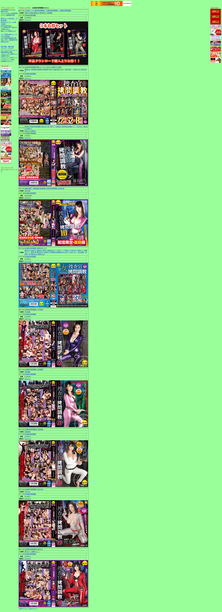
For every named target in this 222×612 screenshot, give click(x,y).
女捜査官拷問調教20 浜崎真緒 (34, 429)
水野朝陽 (49, 13)
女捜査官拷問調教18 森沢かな (34, 549)
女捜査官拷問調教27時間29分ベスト (36, 248)
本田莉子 (46, 252)
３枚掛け (3, 24)
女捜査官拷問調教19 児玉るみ (34, 489)
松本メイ (54, 250)
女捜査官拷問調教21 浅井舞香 (34, 369)
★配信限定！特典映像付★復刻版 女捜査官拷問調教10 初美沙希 (44, 188)
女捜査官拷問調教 (30, 15)
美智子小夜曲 (29, 13)
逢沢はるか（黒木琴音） (64, 69)
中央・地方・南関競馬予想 (9, 40)
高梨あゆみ (34, 254)
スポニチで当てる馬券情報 (9, 13)
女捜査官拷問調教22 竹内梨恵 (34, 309)
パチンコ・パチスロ (7, 48)
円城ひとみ (67, 250)
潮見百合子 (42, 13)
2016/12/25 (28, 319)
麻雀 (12, 46)
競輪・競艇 (7, 46)
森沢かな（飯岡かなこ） (32, 551)
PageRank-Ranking (6, 25)
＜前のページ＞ (23, 608)
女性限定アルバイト (7, 61)
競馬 (2, 46)
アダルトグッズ (5, 57)
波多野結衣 (59, 252)
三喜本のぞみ (77, 69)
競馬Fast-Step (5, 41)
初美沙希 (27, 191)
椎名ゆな (27, 131)
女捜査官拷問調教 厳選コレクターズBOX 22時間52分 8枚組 (43, 67)
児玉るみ (27, 491)
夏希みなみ (41, 254)
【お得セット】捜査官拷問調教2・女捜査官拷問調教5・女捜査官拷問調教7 (48, 10)
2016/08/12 (28, 559)
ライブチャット (5, 59)
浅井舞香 (45, 69)
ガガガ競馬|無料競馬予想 (8, 38)
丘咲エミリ (60, 250)
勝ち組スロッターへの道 (8, 22)
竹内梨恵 (27, 312)
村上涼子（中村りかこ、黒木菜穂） (74, 252)
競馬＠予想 (4, 11)
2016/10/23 (28, 439)
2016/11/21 (28, 379)
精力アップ (14, 57)
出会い (13, 59)
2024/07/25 (28, 20)
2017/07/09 (28, 261)
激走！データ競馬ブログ (8, 31)
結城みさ (33, 131)
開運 (10, 52)
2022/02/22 (28, 198)
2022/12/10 (28, 78)
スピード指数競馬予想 (8, 15)
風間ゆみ (36, 13)
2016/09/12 (28, 499)
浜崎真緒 (39, 69)
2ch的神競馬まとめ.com (8, 9)
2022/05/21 (28, 138)
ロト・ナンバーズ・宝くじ (9, 50)
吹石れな (74, 250)
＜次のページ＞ (33, 608)
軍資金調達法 (5, 52)
